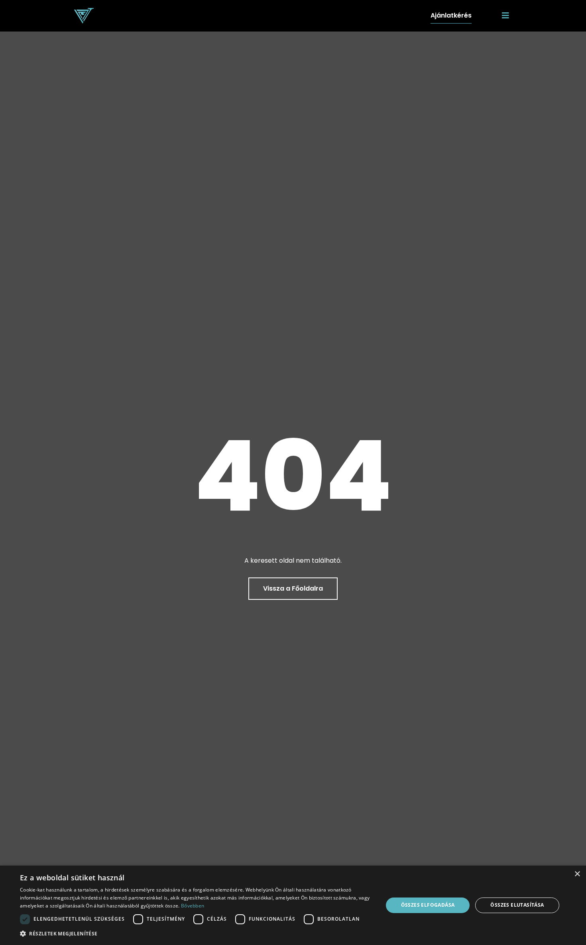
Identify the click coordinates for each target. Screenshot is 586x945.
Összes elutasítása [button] (517, 905)
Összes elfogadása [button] (428, 905)
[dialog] (293, 905)
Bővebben (192, 905)
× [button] (577, 874)
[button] (196, 934)
